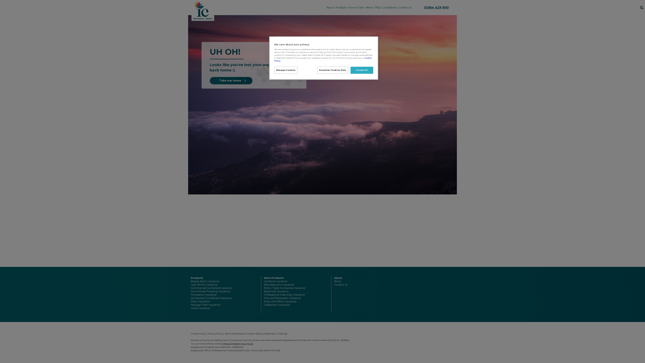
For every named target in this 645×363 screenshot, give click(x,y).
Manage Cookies (285, 70)
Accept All (362, 70)
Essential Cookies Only (332, 70)
